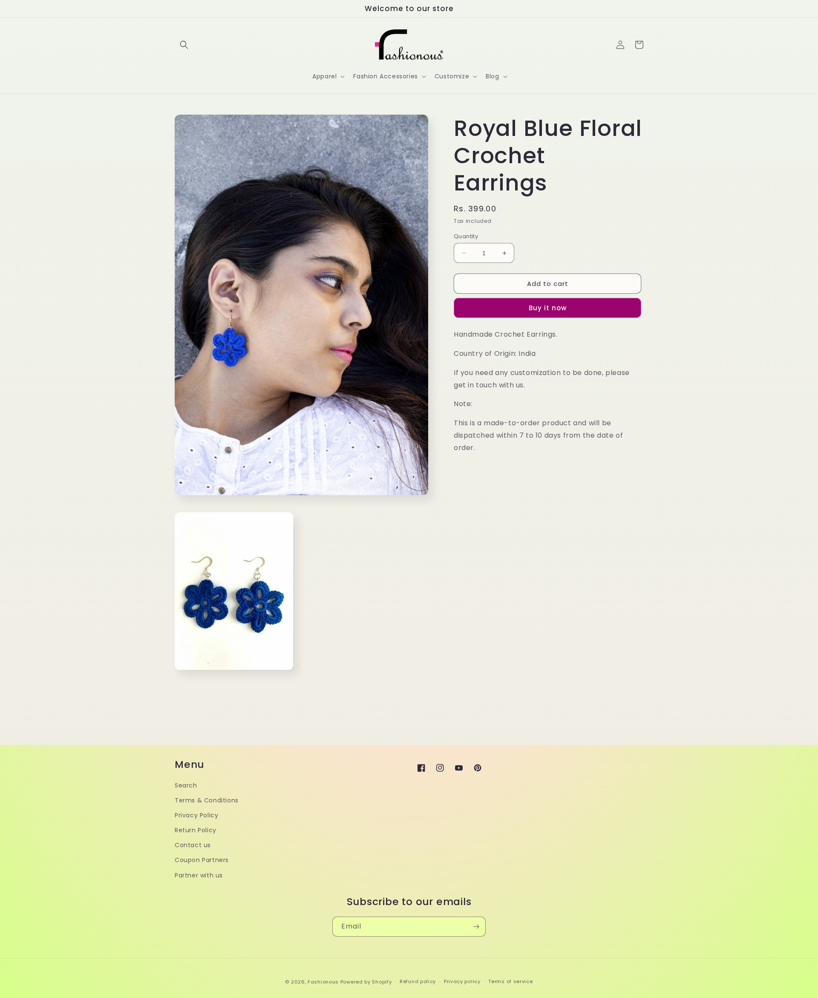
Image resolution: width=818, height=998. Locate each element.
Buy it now (548, 307)
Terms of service (510, 981)
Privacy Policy (196, 815)
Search (186, 785)
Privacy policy (462, 981)
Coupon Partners (202, 860)
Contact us (193, 845)
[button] (184, 44)
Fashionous (323, 981)
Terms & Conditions (207, 800)
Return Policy (195, 830)
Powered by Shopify (366, 981)
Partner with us (199, 875)
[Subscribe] (476, 927)
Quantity (466, 236)
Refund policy (418, 981)
